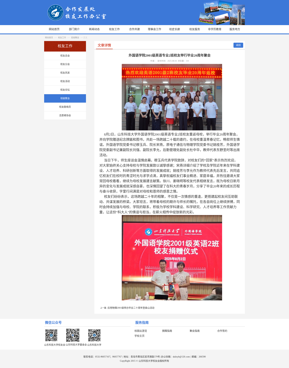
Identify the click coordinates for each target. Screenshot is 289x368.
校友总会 (65, 55)
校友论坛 (65, 90)
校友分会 (65, 64)
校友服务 (194, 29)
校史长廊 (174, 29)
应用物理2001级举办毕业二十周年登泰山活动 (131, 308)
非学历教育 (214, 29)
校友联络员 (65, 107)
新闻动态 (94, 29)
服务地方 (234, 29)
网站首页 (54, 29)
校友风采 (65, 72)
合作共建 (134, 29)
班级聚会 (75, 37)
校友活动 (65, 81)
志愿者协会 (65, 115)
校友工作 (114, 29)
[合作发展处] (144, 24)
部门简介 (74, 29)
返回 (238, 45)
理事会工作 (154, 29)
